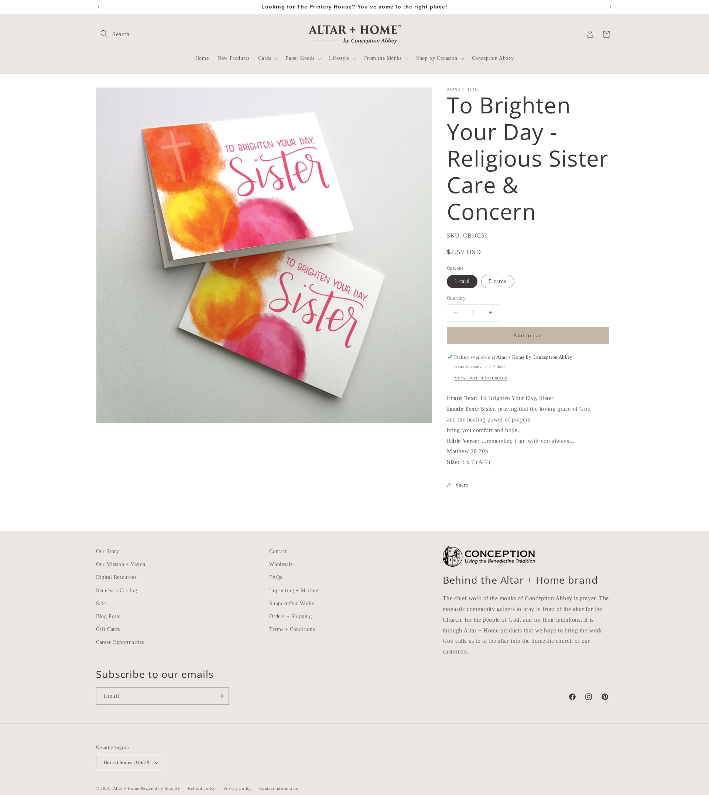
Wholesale (280, 564)
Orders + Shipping (290, 616)
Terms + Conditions (292, 629)
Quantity (456, 298)
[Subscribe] (220, 696)
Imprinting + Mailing (293, 590)
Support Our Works (291, 603)
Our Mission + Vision (120, 564)
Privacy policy (237, 788)
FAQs (275, 577)
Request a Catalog (116, 590)
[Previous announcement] (98, 7)
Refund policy (202, 788)
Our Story (107, 551)
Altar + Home (126, 788)
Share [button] (461, 485)
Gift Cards (108, 629)
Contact (278, 551)
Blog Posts (108, 616)
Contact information (278, 788)
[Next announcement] (610, 7)
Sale (101, 603)
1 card (462, 281)
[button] (104, 33)
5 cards (497, 281)
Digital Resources (116, 577)
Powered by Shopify (161, 788)
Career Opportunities (120, 642)
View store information (480, 378)
